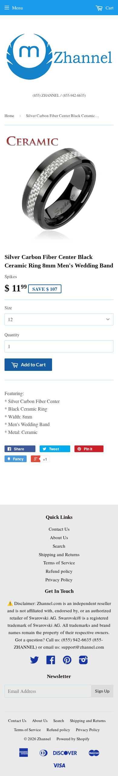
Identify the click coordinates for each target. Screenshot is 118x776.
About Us (59, 537)
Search (59, 546)
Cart (108, 8)
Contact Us (59, 529)
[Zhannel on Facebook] (50, 662)
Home (9, 115)
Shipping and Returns (59, 554)
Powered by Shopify (73, 738)
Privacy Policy (59, 579)
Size (8, 308)
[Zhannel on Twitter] (34, 662)
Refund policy (59, 571)
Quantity (12, 335)
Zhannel (44, 738)
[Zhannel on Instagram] (83, 662)
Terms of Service (59, 562)
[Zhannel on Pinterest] (67, 662)
